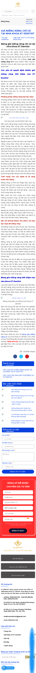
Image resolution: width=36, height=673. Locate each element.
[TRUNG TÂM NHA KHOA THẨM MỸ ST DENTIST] (18, 5)
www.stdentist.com (11, 620)
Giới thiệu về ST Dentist (12, 635)
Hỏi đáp (6, 642)
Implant (11, 15)
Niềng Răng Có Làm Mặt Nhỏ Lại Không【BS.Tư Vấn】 (22, 422)
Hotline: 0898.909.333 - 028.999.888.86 (18, 598)
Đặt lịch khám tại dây (18, 575)
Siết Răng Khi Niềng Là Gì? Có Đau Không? (21, 390)
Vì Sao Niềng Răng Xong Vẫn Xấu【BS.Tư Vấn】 (22, 403)
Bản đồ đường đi (18, 558)
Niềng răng (5, 21)
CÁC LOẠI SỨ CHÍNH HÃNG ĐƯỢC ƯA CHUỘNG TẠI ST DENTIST (17, 370)
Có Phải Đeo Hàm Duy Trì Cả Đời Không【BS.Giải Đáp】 (22, 415)
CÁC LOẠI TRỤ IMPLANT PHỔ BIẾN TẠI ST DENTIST (18, 376)
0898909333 (10, 668)
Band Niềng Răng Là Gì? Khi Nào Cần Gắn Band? (22, 397)
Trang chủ (29, 19)
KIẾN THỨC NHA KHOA (29, 22)
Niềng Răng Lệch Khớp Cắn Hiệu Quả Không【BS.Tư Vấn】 (21, 409)
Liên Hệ (6, 638)
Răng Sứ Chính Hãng (19, 15)
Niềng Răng (5, 15)
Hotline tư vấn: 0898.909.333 (18, 567)
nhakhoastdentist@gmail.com (15, 616)
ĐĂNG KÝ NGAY (18, 531)
